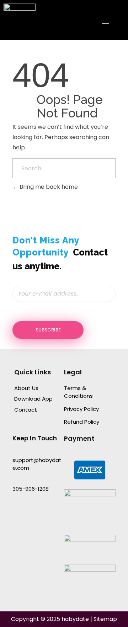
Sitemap (105, 619)
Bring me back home (48, 187)
